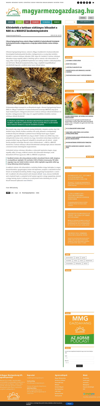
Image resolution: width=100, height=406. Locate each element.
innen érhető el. (28, 181)
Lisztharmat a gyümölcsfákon (73, 60)
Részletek (28, 404)
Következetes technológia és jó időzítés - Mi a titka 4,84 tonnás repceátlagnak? (79, 215)
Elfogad (69, 403)
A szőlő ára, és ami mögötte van (74, 67)
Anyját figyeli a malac (71, 64)
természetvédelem (69, 263)
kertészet (75, 260)
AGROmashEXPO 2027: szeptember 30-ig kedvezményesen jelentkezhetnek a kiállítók (79, 177)
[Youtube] (87, 3)
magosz (16, 193)
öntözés (37, 193)
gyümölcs (83, 257)
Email (66, 356)
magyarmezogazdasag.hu (58, 11)
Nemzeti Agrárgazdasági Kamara (28, 193)
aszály (12, 193)
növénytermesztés (89, 260)
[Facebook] (78, 3)
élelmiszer (85, 263)
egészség (77, 257)
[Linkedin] (84, 3)
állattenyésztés (78, 263)
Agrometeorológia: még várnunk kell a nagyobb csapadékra (78, 71)
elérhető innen (41, 174)
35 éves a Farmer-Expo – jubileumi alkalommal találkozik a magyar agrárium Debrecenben (78, 196)
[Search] (74, 22)
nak (20, 193)
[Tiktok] (90, 3)
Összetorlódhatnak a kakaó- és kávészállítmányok (78, 75)
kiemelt (81, 260)
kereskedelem (68, 260)
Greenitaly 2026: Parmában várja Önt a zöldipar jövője (77, 234)
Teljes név (66, 360)
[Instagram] (81, 3)
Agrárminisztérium (69, 257)
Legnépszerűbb (69, 91)
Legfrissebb (68, 57)
